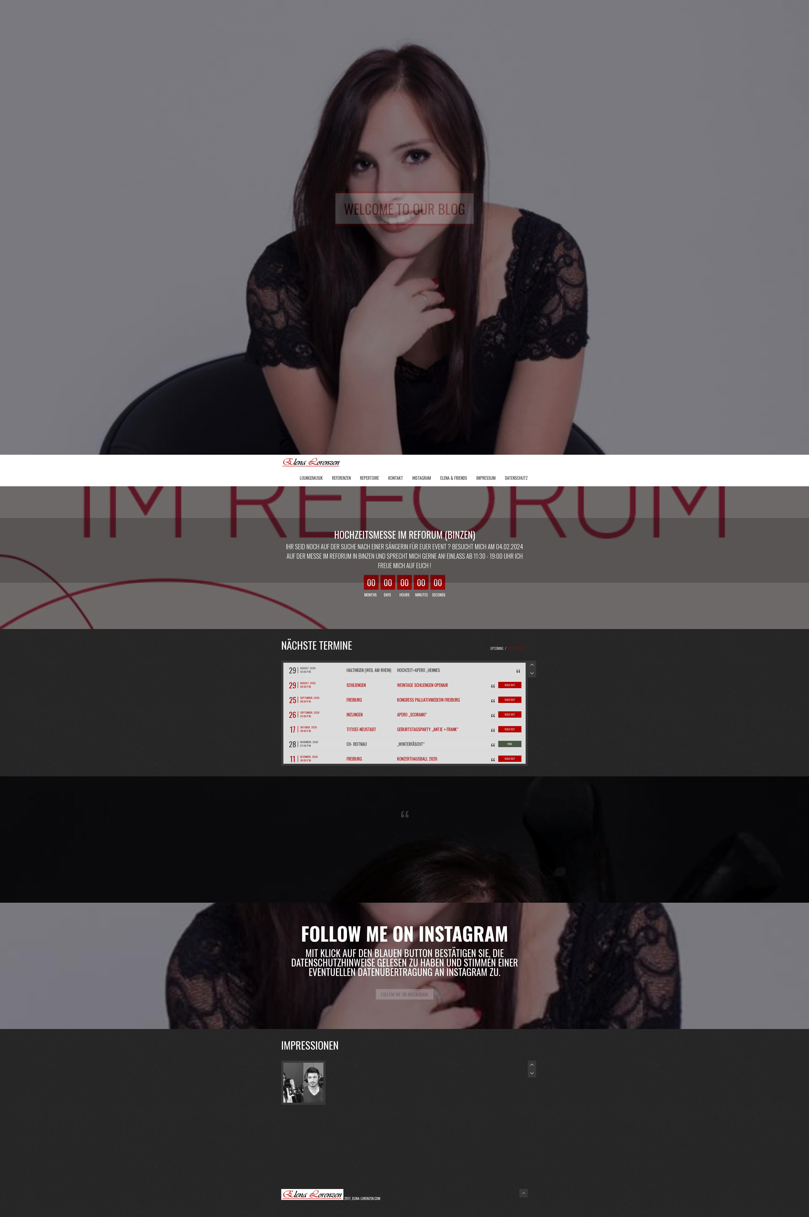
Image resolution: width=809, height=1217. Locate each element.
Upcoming (496, 648)
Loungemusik (311, 478)
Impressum (486, 478)
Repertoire (369, 478)
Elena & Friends (453, 478)
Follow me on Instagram (404, 994)
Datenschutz (516, 478)
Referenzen (341, 478)
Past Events (516, 648)
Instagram (421, 478)
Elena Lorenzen (312, 462)
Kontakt (395, 478)
